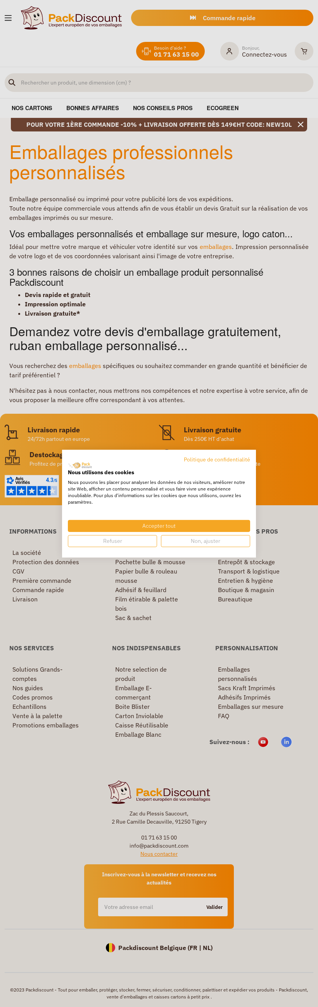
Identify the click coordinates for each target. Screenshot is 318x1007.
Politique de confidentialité (217, 459)
